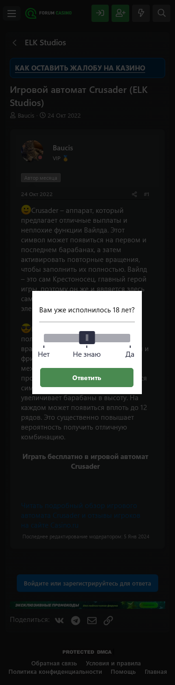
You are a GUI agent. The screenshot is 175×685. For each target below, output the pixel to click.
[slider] (87, 337)
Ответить (86, 377)
